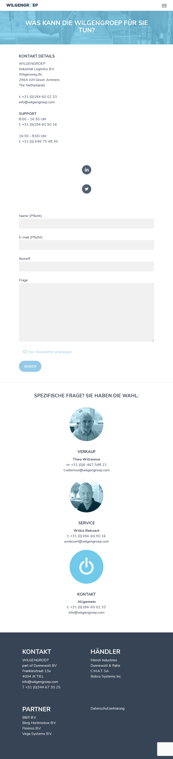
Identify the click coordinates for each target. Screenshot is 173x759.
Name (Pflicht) (30, 215)
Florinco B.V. (31, 728)
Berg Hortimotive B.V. (39, 722)
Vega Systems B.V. (37, 733)
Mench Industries (104, 660)
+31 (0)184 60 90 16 (39, 124)
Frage (23, 280)
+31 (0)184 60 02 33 (39, 96)
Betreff (24, 258)
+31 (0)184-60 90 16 (88, 536)
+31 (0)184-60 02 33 (88, 607)
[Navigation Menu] (164, 5)
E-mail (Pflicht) (31, 237)
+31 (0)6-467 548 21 (89, 464)
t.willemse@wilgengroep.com (87, 470)
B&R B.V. (29, 717)
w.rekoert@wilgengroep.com (86, 541)
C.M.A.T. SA (100, 671)
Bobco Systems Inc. (106, 676)
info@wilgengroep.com (37, 102)
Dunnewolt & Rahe (105, 665)
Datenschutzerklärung (108, 708)
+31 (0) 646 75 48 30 (40, 141)
